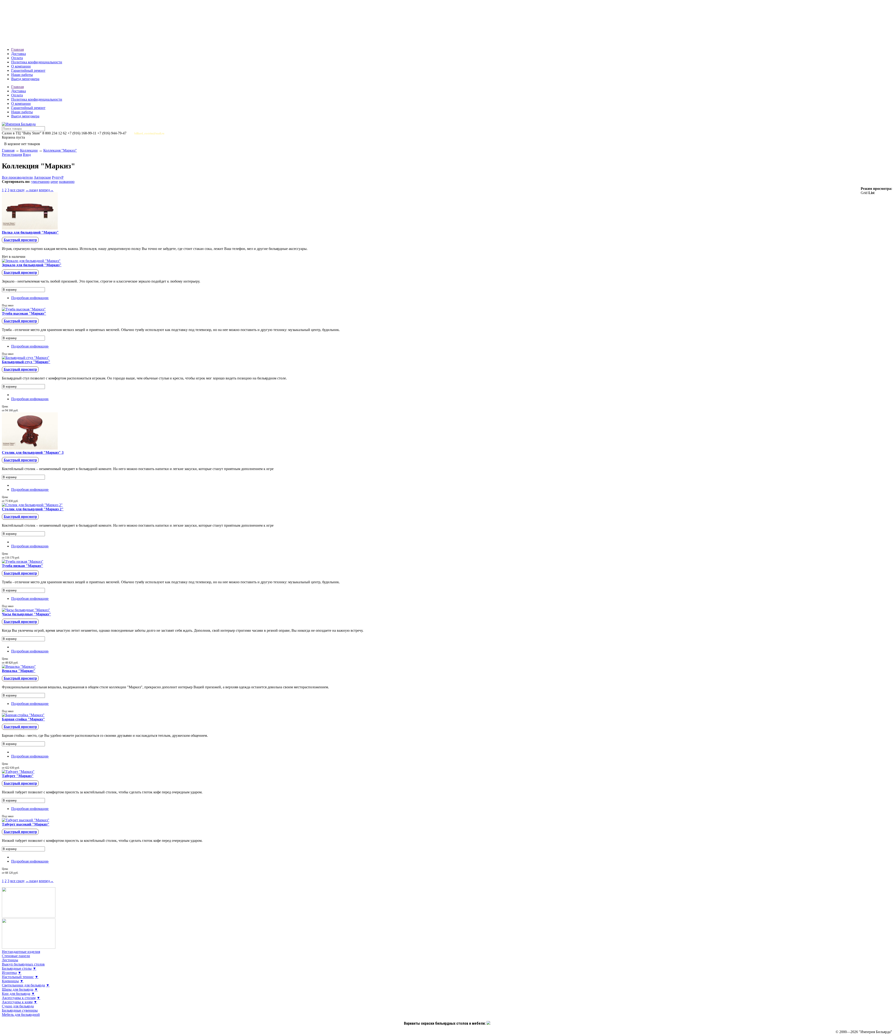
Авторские (42, 177)
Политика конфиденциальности (36, 62)
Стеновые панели (16, 956)
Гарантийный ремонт (28, 70)
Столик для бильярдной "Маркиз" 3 (33, 452)
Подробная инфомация (30, 298)
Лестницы (10, 960)
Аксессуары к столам (19, 998)
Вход (27, 155)
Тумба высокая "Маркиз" (24, 313)
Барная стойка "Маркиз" (23, 719)
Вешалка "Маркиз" (18, 671)
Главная (17, 49)
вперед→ (46, 190)
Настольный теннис (18, 977)
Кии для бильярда (16, 994)
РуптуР (58, 177)
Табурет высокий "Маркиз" (25, 824)
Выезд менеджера (25, 79)
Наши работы (22, 75)
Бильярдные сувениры (20, 1010)
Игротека (9, 973)
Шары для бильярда (17, 989)
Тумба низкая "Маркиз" (22, 566)
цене (54, 182)
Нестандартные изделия (21, 952)
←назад (32, 190)
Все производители (17, 177)
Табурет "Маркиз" (18, 776)
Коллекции (29, 150)
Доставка (18, 54)
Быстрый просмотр (20, 240)
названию (66, 182)
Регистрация (12, 155)
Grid (864, 193)
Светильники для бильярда (23, 985)
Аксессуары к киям (17, 1002)
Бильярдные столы (17, 968)
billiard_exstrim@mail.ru (149, 133)
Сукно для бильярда (18, 1006)
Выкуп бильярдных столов (23, 964)
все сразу (17, 190)
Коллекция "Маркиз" (60, 150)
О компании (21, 66)
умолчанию (40, 182)
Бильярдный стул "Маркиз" (26, 362)
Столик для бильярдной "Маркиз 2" (33, 509)
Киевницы (10, 981)
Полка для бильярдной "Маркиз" (30, 232)
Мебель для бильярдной (21, 1015)
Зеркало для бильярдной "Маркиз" (31, 265)
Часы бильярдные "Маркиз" (26, 614)
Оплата (17, 58)
